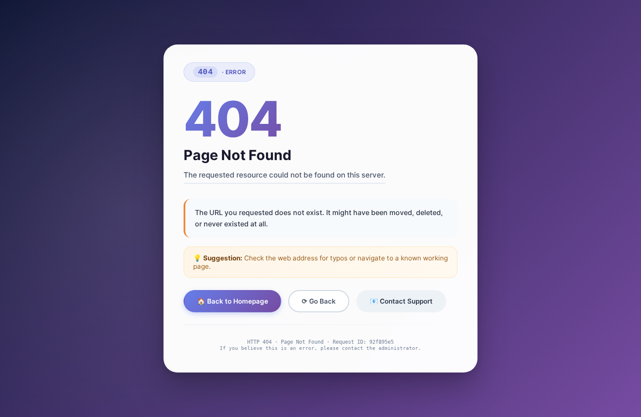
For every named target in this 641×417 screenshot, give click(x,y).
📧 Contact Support (401, 301)
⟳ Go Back (319, 301)
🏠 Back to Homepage (232, 301)
